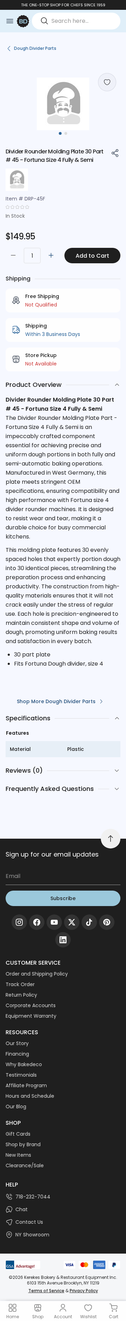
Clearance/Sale (25, 1165)
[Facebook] (36, 922)
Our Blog (16, 1106)
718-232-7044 (32, 1196)
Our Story (17, 1043)
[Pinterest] (106, 922)
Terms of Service (46, 1291)
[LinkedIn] (63, 939)
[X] (71, 922)
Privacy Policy (84, 1291)
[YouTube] (54, 922)
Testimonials (21, 1074)
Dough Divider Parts (35, 48)
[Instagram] (19, 922)
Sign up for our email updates (52, 854)
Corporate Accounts (31, 1005)
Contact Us (29, 1222)
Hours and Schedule (30, 1095)
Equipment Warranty (31, 1015)
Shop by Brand (23, 1144)
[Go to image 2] (65, 133)
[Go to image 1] (60, 133)
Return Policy (21, 994)
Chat (21, 1209)
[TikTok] (89, 922)
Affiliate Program (26, 1085)
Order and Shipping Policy (37, 973)
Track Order (20, 984)
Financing (17, 1053)
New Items (18, 1154)
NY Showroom (32, 1234)
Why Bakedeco (24, 1064)
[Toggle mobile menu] (10, 21)
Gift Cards (18, 1133)
